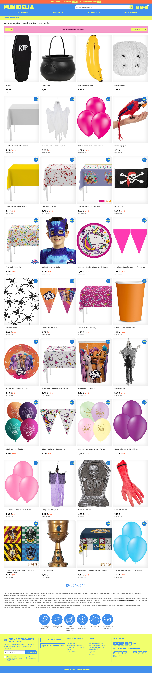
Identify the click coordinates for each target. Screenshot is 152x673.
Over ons (92, 655)
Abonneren (31, 652)
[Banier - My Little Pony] (57, 301)
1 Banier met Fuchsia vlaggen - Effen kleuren (129, 267)
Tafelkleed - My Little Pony (87, 328)
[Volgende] (85, 585)
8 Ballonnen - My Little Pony (15, 449)
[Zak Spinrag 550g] (130, 58)
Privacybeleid (93, 649)
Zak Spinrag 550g (120, 85)
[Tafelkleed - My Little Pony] (94, 301)
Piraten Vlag (118, 206)
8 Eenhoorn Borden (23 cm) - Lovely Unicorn (93, 267)
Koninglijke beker (48, 570)
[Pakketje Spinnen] (21, 301)
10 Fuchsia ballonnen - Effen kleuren (90, 146)
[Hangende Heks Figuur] (57, 483)
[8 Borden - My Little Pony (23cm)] (21, 362)
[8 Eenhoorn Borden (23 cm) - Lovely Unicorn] (94, 240)
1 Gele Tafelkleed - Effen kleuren (16, 206)
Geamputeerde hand (121, 510)
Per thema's (21, 12)
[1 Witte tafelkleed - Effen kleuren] (21, 119)
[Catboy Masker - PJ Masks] (57, 240)
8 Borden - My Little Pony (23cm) (17, 388)
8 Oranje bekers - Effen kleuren (124, 328)
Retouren (70, 649)
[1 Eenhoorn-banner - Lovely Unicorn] (57, 422)
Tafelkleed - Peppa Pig (13, 267)
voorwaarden (11, 658)
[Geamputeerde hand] (130, 483)
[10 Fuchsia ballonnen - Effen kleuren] (94, 119)
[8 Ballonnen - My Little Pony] (21, 422)
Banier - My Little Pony (49, 328)
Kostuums (57, 12)
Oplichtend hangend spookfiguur (53, 146)
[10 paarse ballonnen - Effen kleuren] (130, 422)
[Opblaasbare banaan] (94, 58)
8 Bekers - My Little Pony (86, 388)
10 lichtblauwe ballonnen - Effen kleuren (128, 570)
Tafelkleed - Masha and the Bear (89, 206)
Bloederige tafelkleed (49, 206)
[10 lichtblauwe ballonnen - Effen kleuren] (130, 544)
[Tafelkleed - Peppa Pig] (21, 240)
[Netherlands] (115, 644)
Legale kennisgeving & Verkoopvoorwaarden (97, 646)
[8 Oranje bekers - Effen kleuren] (130, 301)
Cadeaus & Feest (129, 12)
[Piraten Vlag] (130, 180)
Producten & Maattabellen (76, 647)
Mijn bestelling (72, 643)
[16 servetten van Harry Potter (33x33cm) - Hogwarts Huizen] (21, 544)
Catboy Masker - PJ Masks (51, 267)
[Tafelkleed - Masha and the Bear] (94, 180)
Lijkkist (8, 85)
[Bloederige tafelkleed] (57, 180)
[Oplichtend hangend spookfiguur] (57, 119)
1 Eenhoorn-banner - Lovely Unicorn (54, 449)
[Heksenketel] (57, 58)
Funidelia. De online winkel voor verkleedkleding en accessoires (19, 7)
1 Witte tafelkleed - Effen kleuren (17, 146)
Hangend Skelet (119, 388)
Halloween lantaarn (85, 510)
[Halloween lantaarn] (94, 483)
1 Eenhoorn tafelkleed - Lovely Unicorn (55, 388)
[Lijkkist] (21, 58)
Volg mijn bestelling (54, 645)
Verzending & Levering (74, 645)
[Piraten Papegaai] (130, 119)
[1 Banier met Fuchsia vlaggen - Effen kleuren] (130, 240)
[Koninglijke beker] (57, 544)
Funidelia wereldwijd (96, 643)
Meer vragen (71, 651)
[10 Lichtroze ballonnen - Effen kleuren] (21, 483)
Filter (10, 29)
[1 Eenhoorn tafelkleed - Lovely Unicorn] (57, 362)
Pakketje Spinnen (12, 328)
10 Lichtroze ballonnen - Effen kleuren (19, 510)
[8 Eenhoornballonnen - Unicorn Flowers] (94, 422)
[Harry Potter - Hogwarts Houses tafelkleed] (94, 544)
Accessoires (93, 12)
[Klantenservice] (142, 7)
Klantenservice (54, 640)
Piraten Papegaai (120, 146)
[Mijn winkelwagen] (146, 7)
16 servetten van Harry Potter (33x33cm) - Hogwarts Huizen (20, 571)
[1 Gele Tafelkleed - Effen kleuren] (21, 180)
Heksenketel (46, 85)
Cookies (92, 651)
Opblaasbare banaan (85, 85)
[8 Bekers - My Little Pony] (94, 362)
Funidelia (6, 17)
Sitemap (92, 653)
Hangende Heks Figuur (50, 510)
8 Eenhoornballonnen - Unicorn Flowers (91, 449)
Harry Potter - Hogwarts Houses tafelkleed (92, 570)
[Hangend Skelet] (130, 362)
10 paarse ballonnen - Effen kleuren (126, 449)
